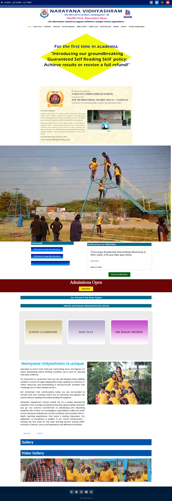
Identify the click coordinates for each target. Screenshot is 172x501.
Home (29, 26)
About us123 (37, 26)
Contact (124, 26)
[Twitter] (157, 2)
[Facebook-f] (71, 492)
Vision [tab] (39, 433)
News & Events (82, 26)
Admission (56, 26)
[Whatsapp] (91, 492)
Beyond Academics (68, 26)
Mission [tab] (27, 433)
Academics (47, 26)
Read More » (95, 261)
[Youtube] (168, 2)
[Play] (86, 470)
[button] (50, 263)
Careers (116, 26)
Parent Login (93, 26)
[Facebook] (151, 2)
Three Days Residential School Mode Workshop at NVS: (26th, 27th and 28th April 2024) (118, 253)
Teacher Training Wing (137, 26)
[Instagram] (162, 2)
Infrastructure (105, 26)
